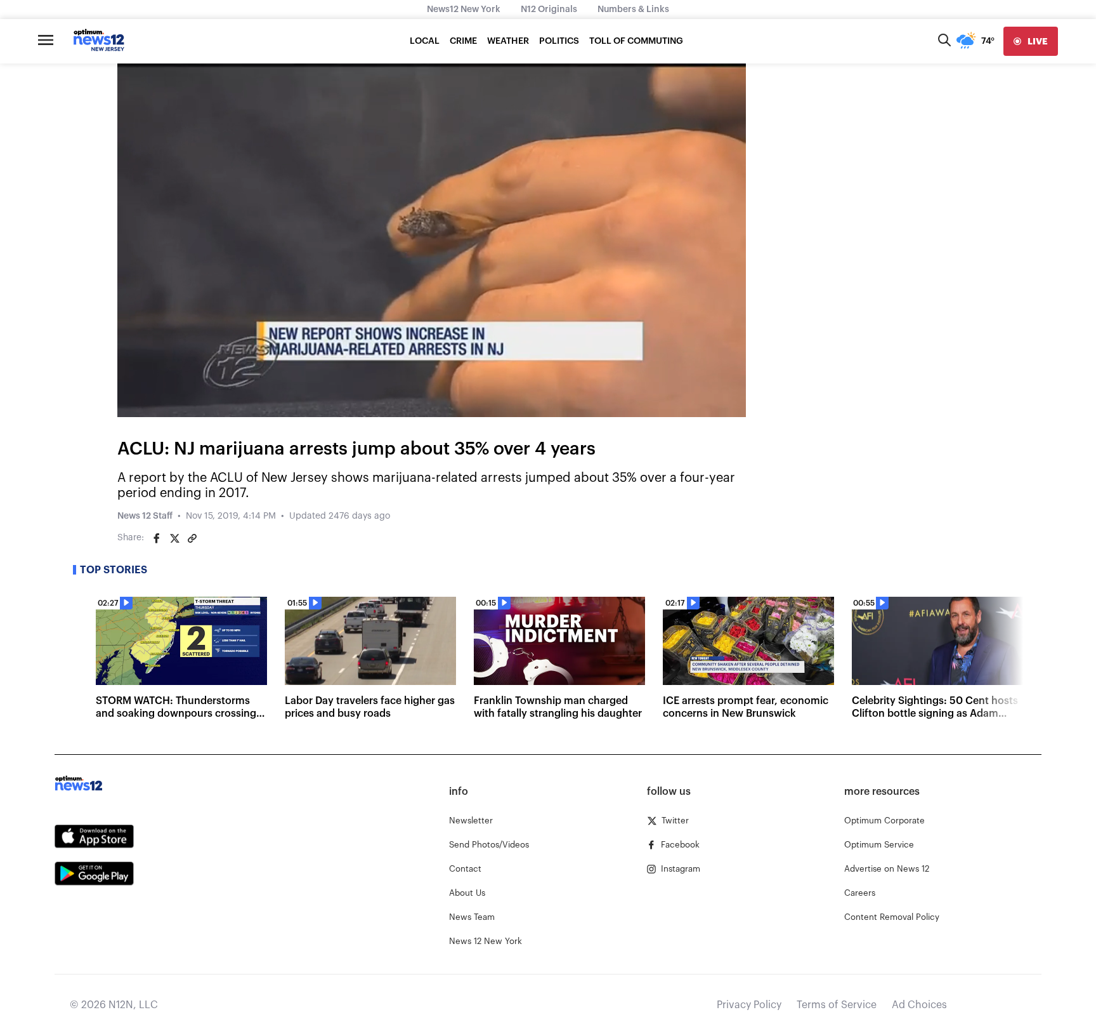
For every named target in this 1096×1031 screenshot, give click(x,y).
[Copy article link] (192, 538)
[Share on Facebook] (157, 538)
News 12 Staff (145, 516)
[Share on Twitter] (174, 538)
